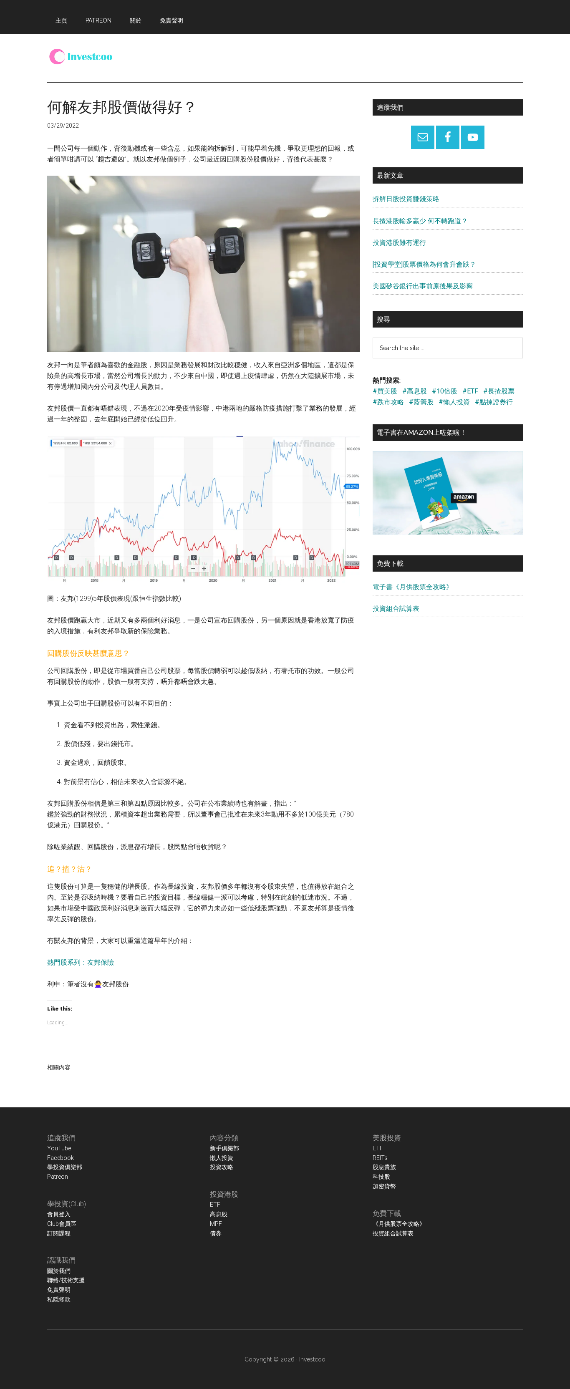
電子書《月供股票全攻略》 (413, 587)
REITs (380, 1158)
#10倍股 (444, 391)
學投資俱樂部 (64, 1167)
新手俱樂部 (224, 1148)
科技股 (381, 1176)
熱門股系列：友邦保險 (80, 962)
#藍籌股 (421, 402)
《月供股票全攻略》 (399, 1223)
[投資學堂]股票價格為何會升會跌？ (424, 264)
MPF (216, 1223)
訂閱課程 (59, 1233)
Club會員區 (61, 1223)
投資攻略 (221, 1167)
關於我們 (59, 1271)
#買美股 (385, 391)
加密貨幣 (384, 1186)
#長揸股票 (499, 391)
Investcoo (312, 1359)
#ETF (470, 391)
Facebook (60, 1158)
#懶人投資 (454, 402)
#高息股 (414, 391)
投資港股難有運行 (399, 243)
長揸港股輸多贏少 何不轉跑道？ (420, 221)
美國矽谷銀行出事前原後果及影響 (423, 286)
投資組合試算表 (396, 609)
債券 (216, 1233)
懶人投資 (221, 1158)
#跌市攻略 (388, 402)
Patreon (57, 1176)
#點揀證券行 (494, 402)
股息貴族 (384, 1167)
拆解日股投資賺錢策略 (406, 199)
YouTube (59, 1148)
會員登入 (59, 1214)
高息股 (218, 1214)
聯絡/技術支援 (66, 1280)
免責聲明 (59, 1289)
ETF (215, 1204)
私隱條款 (59, 1299)
